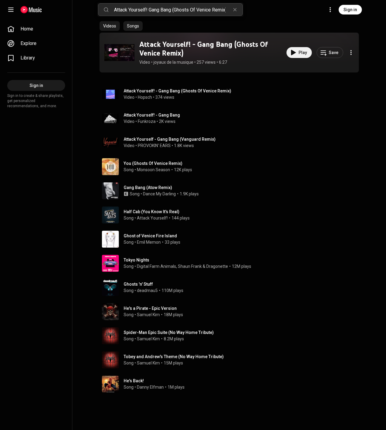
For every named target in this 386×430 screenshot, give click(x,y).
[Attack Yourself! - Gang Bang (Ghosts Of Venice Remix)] (119, 52)
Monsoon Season (153, 169)
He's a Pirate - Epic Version (150, 308)
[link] (36, 29)
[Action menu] (351, 52)
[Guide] (10, 9)
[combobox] (178, 10)
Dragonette (217, 266)
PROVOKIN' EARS (154, 145)
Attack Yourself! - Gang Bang (152, 115)
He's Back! (134, 380)
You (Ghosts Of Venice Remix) (153, 163)
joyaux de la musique (173, 62)
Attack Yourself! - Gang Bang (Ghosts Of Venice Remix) (203, 48)
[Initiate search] (106, 9)
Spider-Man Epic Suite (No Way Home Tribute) (169, 332)
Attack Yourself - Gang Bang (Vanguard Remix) (170, 139)
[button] (119, 52)
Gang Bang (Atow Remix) (148, 187)
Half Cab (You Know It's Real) (151, 211)
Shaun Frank (190, 266)
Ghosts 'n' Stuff (138, 284)
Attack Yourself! (152, 218)
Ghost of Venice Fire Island (150, 235)
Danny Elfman (150, 387)
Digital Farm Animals (156, 266)
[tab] (110, 26)
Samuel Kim (148, 314)
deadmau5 (147, 290)
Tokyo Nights (136, 260)
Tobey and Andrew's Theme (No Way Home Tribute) (174, 356)
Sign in (350, 9)
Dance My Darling (159, 193)
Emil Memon (149, 242)
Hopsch (145, 97)
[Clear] (235, 9)
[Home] (31, 9)
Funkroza (147, 121)
